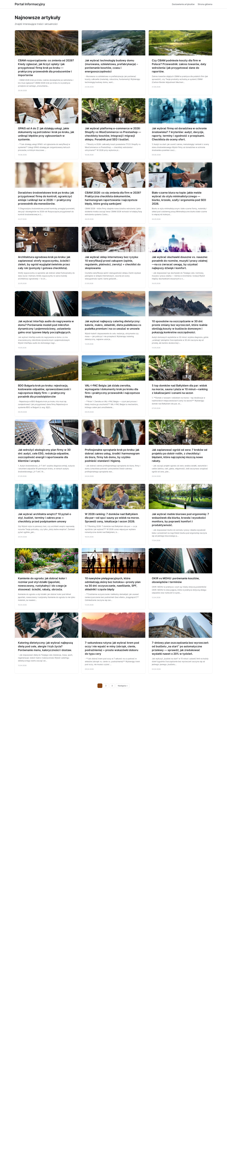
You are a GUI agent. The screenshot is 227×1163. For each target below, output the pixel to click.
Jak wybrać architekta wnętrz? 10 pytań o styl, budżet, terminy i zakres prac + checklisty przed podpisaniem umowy (44, 518)
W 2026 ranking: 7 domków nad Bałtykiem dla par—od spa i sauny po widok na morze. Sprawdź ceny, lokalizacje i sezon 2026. (112, 518)
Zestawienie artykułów (183, 4)
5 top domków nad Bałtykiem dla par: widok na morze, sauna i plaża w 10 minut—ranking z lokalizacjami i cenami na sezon (180, 389)
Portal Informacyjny (30, 4)
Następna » (123, 686)
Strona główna (205, 4)
